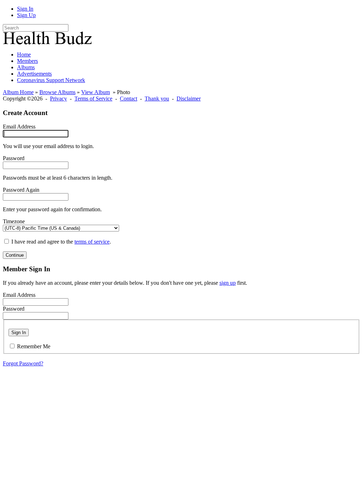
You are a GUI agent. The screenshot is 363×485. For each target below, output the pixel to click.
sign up (227, 283)
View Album (95, 92)
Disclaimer (189, 99)
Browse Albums (57, 92)
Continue (15, 255)
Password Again (21, 190)
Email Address (19, 127)
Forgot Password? (23, 363)
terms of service (92, 242)
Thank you (157, 99)
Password (13, 158)
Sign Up (26, 15)
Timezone (14, 221)
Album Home (18, 92)
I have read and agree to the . (61, 242)
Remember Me (33, 346)
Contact (128, 99)
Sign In (25, 9)
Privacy (58, 99)
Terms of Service (93, 99)
